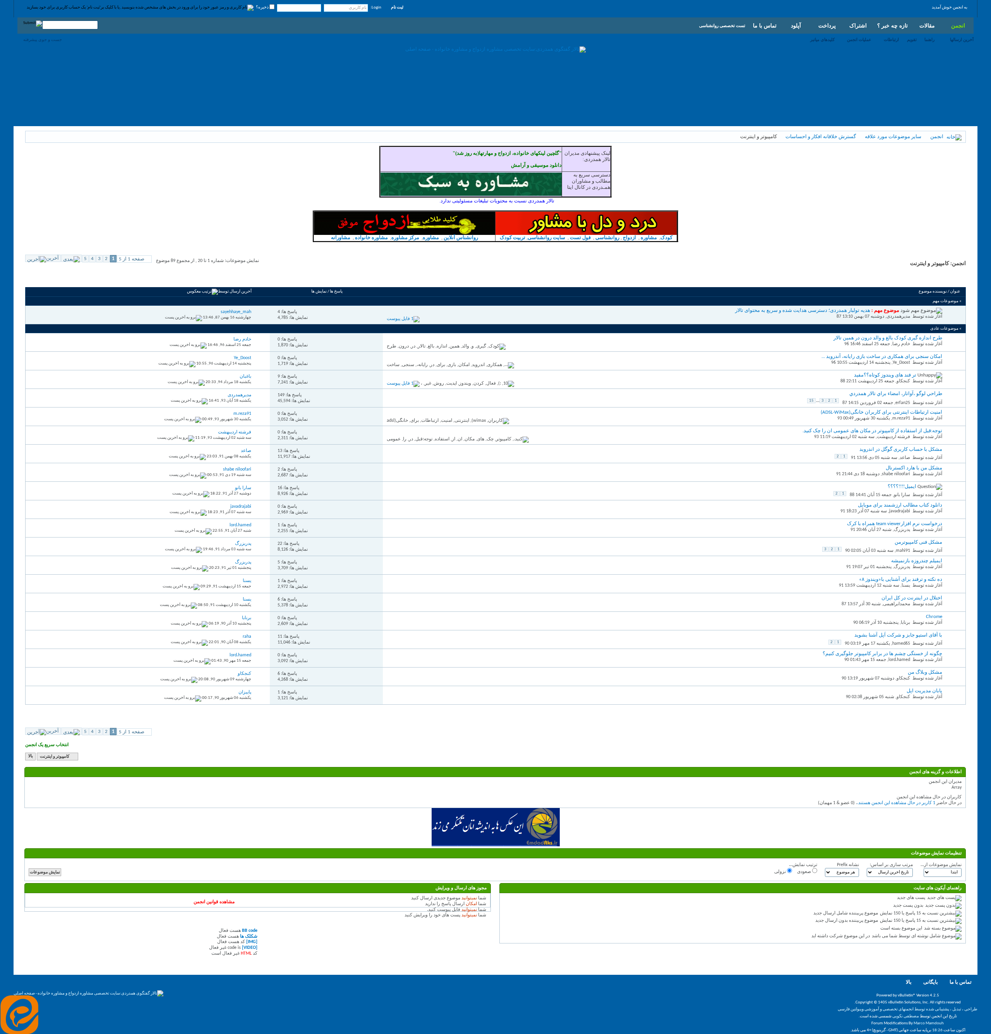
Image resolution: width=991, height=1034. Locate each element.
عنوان (955, 291)
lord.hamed (899, 659)
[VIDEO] (249, 947)
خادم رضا (901, 344)
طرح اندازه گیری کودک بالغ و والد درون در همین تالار (887, 338)
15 (811, 401)
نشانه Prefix (848, 865)
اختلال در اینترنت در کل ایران (911, 598)
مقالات (927, 25)
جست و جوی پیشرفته (42, 39)
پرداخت (827, 25)
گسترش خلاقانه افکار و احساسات (820, 136)
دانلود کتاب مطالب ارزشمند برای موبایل (900, 505)
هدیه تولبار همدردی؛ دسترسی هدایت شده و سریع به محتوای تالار (802, 310)
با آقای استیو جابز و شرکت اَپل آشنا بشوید (898, 635)
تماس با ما (765, 25)
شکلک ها (248, 936)
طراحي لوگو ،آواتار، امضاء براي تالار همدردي (895, 393)
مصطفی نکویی (905, 1016)
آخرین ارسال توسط (235, 291)
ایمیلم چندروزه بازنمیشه (916, 560)
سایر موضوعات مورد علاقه (893, 136)
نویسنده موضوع (933, 291)
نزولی (780, 872)
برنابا (905, 622)
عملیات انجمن (859, 39)
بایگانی (930, 982)
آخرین (52, 258)
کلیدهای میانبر (822, 39)
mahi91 (903, 550)
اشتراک (858, 25)
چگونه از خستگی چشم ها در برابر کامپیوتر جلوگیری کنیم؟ (882, 653)
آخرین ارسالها (962, 39)
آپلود (796, 25)
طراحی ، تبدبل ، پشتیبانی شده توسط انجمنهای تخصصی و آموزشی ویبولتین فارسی (907, 1009)
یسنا (906, 585)
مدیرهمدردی (898, 316)
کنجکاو (903, 381)
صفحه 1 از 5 (131, 259)
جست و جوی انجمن (48, 278)
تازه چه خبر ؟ (892, 25)
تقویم (912, 39)
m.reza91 (901, 418)
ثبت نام (397, 7)
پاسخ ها (336, 291)
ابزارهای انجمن (87, 278)
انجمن (958, 25)
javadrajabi (899, 511)
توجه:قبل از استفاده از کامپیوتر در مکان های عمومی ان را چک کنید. (872, 430)
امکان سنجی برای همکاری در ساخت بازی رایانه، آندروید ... (881, 356)
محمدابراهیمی (896, 604)
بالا (30, 757)
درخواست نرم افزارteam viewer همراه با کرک (894, 523)
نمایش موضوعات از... (941, 865)
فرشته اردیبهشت (893, 437)
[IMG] (251, 942)
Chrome (934, 616)
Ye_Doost (901, 362)
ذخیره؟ (262, 7)
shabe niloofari (896, 474)
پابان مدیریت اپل (924, 690)
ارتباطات (891, 39)
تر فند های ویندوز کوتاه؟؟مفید (885, 375)
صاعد (905, 457)
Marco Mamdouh (929, 1023)
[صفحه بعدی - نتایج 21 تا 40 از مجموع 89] (71, 258)
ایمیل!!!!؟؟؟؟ (902, 486)
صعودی (804, 872)
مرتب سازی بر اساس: (891, 865)
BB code (249, 930)
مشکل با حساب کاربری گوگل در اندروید (900, 449)
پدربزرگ (902, 529)
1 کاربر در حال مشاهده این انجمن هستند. (896, 803)
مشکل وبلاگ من (925, 672)
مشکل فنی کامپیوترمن (918, 542)
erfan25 (902, 403)
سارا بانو (902, 495)
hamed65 (901, 643)
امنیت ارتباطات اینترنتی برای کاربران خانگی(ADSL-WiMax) (881, 412)
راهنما (929, 39)
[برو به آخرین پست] (183, 317)
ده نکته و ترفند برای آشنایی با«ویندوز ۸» (900, 579)
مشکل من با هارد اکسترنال (914, 468)
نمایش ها (319, 291)
